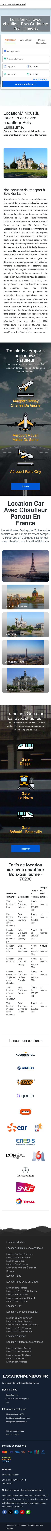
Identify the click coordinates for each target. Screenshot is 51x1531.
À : (31, 66)
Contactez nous (12, 1394)
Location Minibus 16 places (18, 1347)
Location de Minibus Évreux (19, 1331)
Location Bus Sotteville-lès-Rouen (22, 1324)
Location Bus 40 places (17, 1264)
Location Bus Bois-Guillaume (19, 1253)
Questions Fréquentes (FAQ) (17, 1398)
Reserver (25, 848)
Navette (25, 486)
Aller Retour (10, 39)
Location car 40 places (16, 1361)
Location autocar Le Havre (18, 1351)
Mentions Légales (13, 1434)
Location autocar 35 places (18, 1354)
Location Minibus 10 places (18, 1321)
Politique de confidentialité (16, 1421)
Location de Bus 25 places (18, 1327)
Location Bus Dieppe (16, 1260)
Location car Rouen (15, 1358)
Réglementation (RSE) (15, 1414)
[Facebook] (4, 1512)
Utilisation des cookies (15, 1430)
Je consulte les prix (26, 84)
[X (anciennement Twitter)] (10, 1513)
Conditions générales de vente (18, 1417)
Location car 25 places (16, 1287)
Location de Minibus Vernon (19, 1317)
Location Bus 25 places (17, 1294)
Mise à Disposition (41, 41)
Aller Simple (25, 39)
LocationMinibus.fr (28, 1525)
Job (7, 1402)
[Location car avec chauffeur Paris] (25, 566)
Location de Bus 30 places (18, 1257)
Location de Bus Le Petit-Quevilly (21, 1290)
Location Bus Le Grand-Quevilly (21, 1297)
